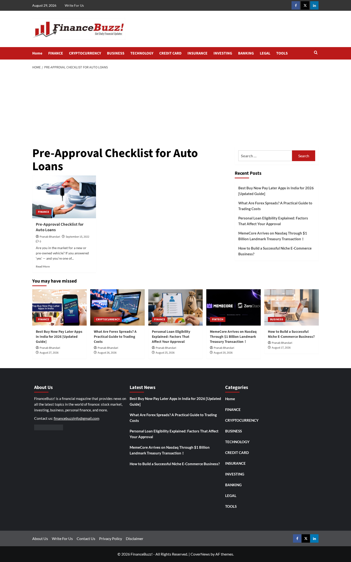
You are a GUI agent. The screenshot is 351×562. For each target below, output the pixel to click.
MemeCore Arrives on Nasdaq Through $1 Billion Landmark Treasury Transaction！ (272, 236)
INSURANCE (197, 53)
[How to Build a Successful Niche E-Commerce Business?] (291, 307)
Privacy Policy (110, 538)
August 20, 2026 (223, 353)
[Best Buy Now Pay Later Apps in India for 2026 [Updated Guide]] (59, 307)
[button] (316, 53)
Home (37, 53)
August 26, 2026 (107, 353)
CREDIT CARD (170, 53)
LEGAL (265, 53)
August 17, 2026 (281, 348)
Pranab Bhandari (50, 237)
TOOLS (282, 53)
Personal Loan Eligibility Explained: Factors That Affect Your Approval (273, 221)
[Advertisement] (175, 108)
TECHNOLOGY (141, 53)
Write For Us (74, 5)
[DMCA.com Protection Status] (48, 427)
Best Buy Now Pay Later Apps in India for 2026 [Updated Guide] (276, 191)
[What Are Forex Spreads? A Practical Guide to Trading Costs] (117, 307)
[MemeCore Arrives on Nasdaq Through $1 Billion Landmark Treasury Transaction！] (233, 307)
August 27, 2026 (49, 353)
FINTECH (217, 319)
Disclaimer (134, 538)
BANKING (246, 53)
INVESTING (222, 53)
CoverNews (200, 554)
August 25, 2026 (165, 353)
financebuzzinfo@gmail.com (76, 418)
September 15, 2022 (77, 237)
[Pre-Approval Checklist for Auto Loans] (64, 196)
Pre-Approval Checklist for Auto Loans (60, 227)
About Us (40, 538)
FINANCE (55, 53)
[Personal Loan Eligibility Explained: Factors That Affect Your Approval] (175, 307)
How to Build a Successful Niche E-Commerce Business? (275, 251)
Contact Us (86, 538)
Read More (43, 266)
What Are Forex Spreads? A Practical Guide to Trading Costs (275, 206)
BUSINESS (115, 53)
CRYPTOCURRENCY (85, 53)
